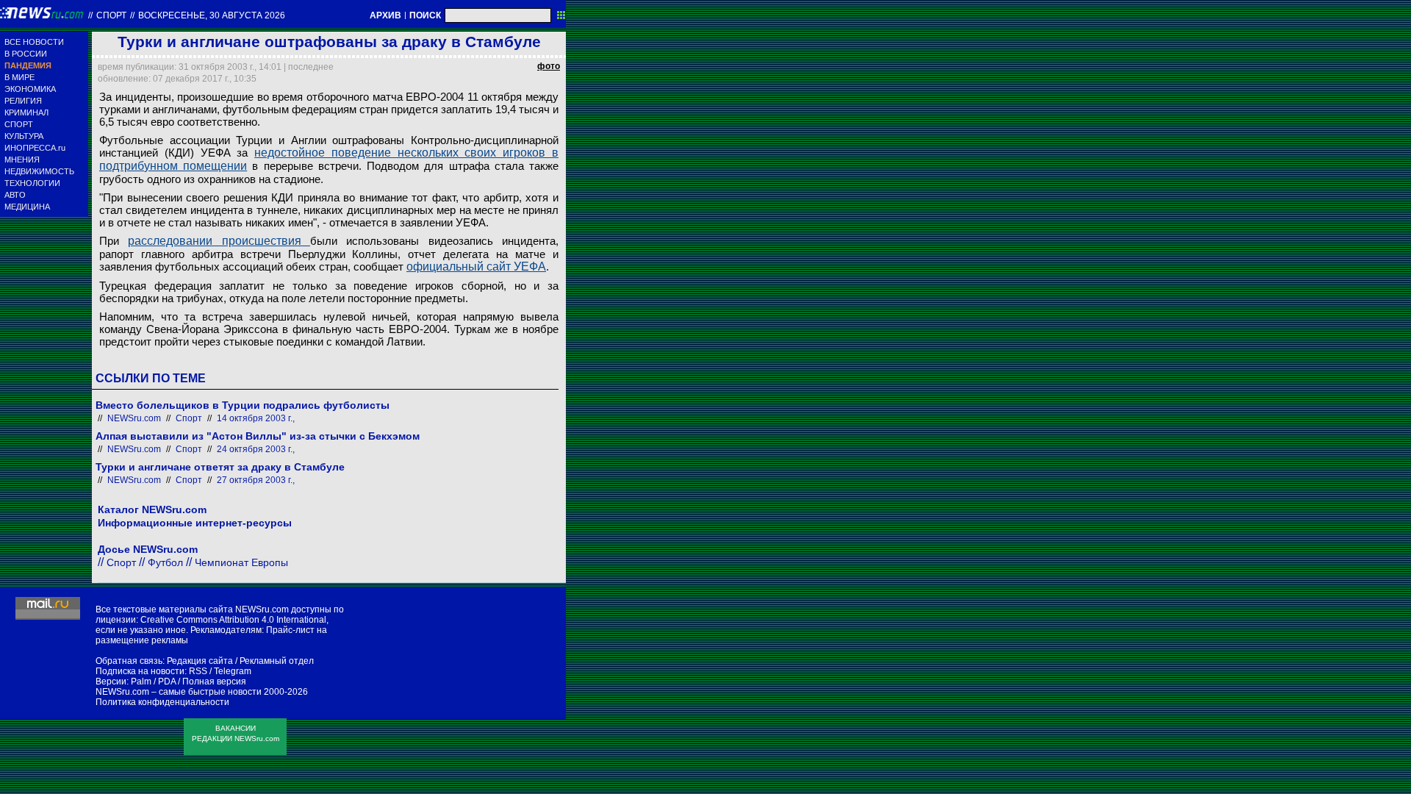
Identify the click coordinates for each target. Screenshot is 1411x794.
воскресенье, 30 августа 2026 (211, 15)
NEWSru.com (134, 418)
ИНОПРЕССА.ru (34, 147)
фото (548, 66)
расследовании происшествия (219, 241)
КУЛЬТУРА (23, 136)
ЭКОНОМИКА (30, 89)
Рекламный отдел (277, 661)
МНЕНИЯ (22, 159)
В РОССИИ (25, 53)
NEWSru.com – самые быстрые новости (179, 692)
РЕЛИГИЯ (23, 100)
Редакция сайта (200, 661)
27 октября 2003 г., (256, 480)
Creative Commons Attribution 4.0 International (233, 620)
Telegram (232, 671)
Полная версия (214, 681)
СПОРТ (18, 124)
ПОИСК (425, 15)
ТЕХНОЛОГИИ (32, 183)
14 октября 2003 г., (256, 418)
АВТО (15, 194)
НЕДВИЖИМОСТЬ (39, 171)
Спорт (111, 15)
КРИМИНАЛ (26, 112)
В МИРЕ (19, 77)
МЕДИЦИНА (27, 206)
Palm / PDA (153, 681)
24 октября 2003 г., (256, 449)
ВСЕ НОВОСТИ (34, 41)
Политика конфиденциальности (162, 702)
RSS (198, 671)
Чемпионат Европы (241, 562)
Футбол (165, 562)
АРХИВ (385, 15)
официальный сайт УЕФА (476, 266)
